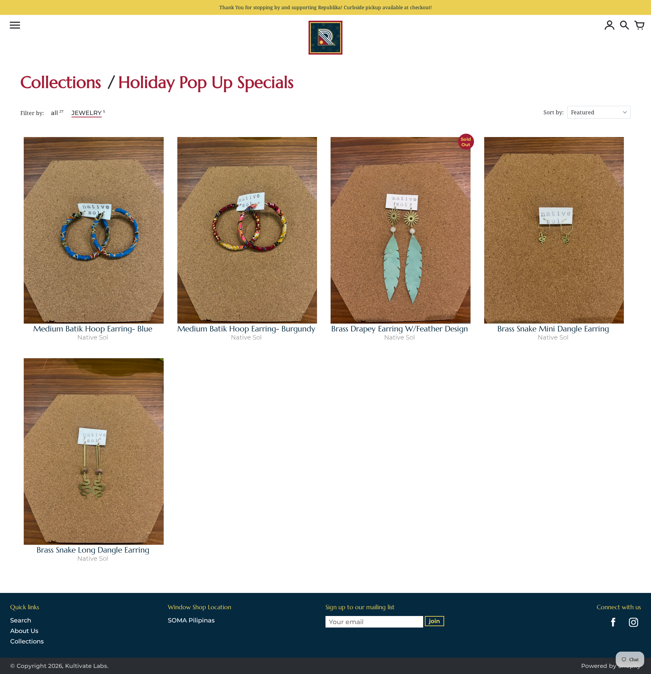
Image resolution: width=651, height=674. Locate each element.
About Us (24, 631)
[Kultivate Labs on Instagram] (632, 628)
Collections (27, 641)
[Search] (623, 26)
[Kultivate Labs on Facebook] (611, 628)
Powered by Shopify (611, 665)
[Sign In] (608, 26)
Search (20, 620)
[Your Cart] (638, 26)
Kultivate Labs (86, 665)
